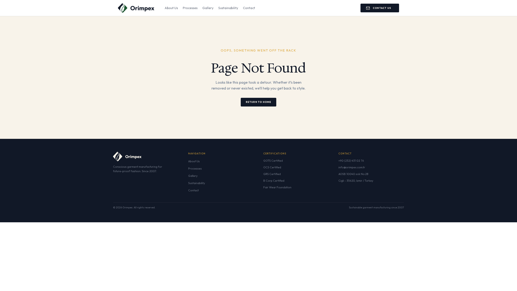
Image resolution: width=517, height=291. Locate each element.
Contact (249, 8)
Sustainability (228, 8)
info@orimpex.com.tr (351, 167)
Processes (190, 8)
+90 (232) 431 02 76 (351, 160)
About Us (171, 8)
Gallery (207, 8)
